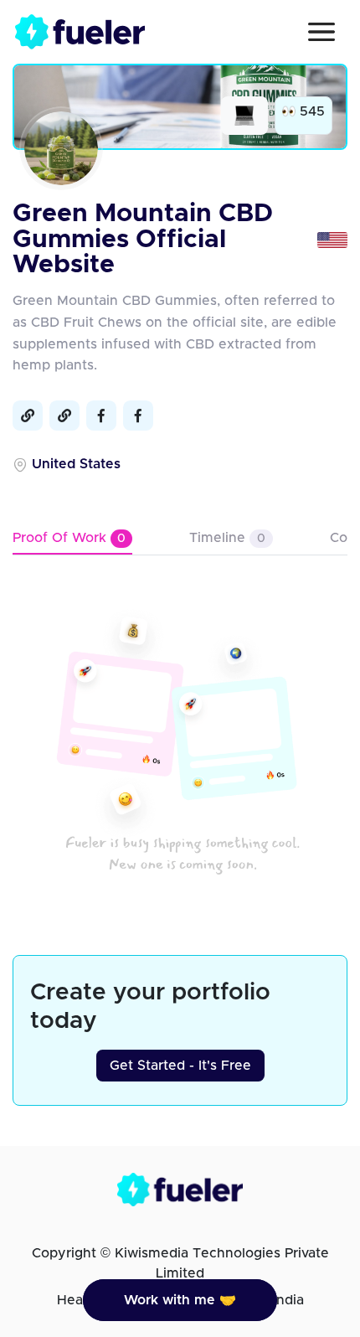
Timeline (227, 538)
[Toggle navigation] (321, 31)
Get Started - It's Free (180, 1065)
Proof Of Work (69, 538)
